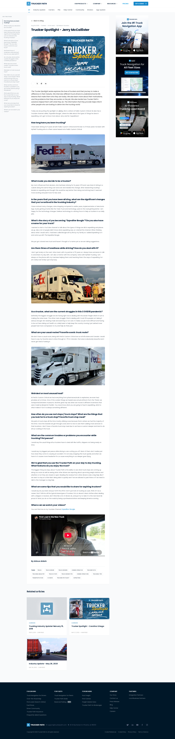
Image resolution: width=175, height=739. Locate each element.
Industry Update (39, 10)
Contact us (114, 698)
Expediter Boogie (68, 509)
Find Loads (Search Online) (36, 702)
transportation (37, 578)
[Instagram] (147, 725)
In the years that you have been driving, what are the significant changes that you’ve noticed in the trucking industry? (12, 34)
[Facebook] (142, 725)
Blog (111, 705)
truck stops (53, 574)
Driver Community (33, 708)
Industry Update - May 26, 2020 (43, 663)
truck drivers (62, 570)
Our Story (113, 695)
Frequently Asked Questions (36, 715)
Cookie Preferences (110, 732)
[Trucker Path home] (37, 3)
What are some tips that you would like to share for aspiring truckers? (12, 105)
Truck (39, 570)
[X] (127, 725)
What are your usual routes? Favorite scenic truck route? (11, 65)
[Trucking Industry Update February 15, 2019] (47, 608)
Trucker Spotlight (63, 578)
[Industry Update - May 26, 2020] (47, 649)
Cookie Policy (122, 732)
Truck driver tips (67, 574)
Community (80, 10)
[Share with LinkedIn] (45, 83)
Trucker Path (91, 570)
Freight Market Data (89, 702)
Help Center (68, 10)
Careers (112, 711)
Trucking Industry (38, 574)
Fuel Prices (30, 705)
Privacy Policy (132, 732)
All (29, 10)
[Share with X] (37, 83)
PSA (59, 10)
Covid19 (50, 578)
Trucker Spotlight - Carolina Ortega (87, 626)
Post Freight (86, 695)
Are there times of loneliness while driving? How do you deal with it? (11, 52)
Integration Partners (136, 695)
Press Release (114, 702)
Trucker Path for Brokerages (92, 705)
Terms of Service (143, 732)
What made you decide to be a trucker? (12, 26)
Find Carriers (86, 699)
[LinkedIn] (132, 725)
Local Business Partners (137, 698)
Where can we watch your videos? (12, 110)
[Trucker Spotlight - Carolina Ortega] (89, 608)
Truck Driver (50, 570)
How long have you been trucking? (11, 22)
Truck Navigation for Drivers (36, 695)
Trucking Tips (97, 574)
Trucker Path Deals (61, 699)
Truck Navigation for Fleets (63, 695)
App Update (100, 10)
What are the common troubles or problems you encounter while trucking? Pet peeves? (12, 87)
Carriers (51, 10)
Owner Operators (83, 574)
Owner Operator (77, 570)
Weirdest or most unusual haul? (12, 71)
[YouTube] (137, 725)
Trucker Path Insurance (35, 712)
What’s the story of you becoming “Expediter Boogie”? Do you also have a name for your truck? (11, 44)
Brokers (90, 10)
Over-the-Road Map (34, 699)
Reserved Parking (62, 702)
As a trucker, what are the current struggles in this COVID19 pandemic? (11, 59)
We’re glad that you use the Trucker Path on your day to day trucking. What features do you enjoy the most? (12, 96)
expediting (77, 578)
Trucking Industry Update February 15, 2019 (46, 627)
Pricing (126, 4)
